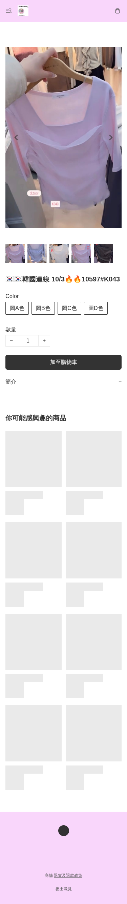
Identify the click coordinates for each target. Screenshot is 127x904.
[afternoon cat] (23, 10)
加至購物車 (63, 362)
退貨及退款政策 (68, 875)
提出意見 (64, 889)
